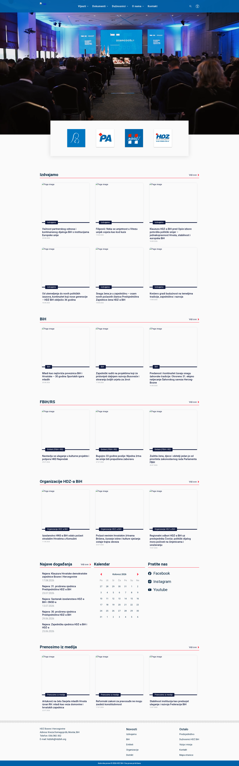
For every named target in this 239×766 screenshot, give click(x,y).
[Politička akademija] (105, 138)
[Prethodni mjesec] (101, 574)
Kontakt (152, 6)
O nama (136, 6)
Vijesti (82, 6)
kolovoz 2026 (119, 574)
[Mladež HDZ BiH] (134, 138)
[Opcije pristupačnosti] (197, 6)
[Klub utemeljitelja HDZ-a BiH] (163, 138)
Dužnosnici (119, 6)
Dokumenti (99, 6)
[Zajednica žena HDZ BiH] (76, 138)
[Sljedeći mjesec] (138, 574)
